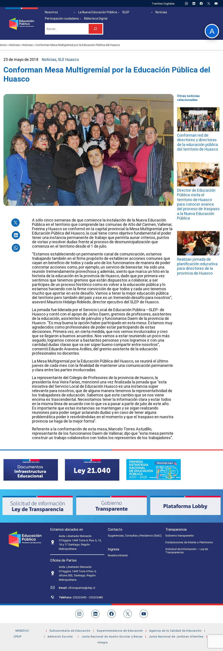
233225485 (96, 597)
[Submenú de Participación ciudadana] (80, 18)
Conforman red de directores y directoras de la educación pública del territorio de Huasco (197, 142)
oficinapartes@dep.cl (81, 587)
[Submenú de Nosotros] (74, 12)
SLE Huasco (68, 59)
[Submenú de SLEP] (152, 12)
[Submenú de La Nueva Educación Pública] (118, 12)
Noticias (14, 45)
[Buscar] (95, 29)
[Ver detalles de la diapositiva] (30, 470)
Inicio (3, 45)
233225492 (80, 597)
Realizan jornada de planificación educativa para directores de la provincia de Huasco (197, 266)
